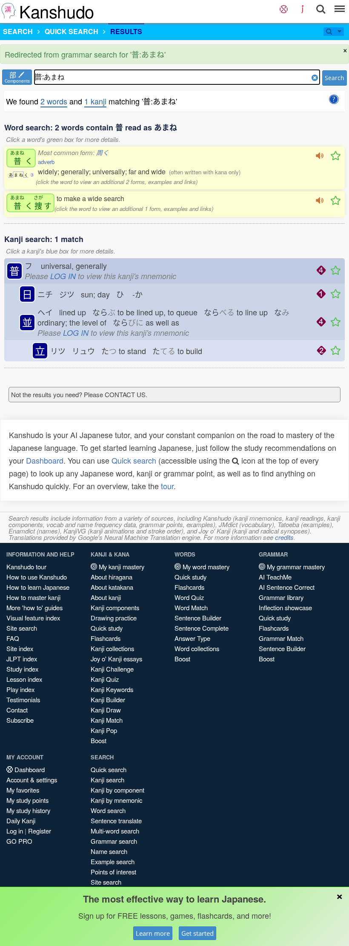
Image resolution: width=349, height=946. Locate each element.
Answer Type (192, 638)
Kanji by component (117, 789)
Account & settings (31, 779)
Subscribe (20, 719)
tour (167, 485)
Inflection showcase (285, 607)
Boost (98, 740)
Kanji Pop (104, 730)
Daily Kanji (20, 820)
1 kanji (95, 101)
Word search (108, 810)
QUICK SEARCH (71, 31)
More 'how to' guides (34, 607)
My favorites (22, 789)
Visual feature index (33, 617)
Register (39, 830)
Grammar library (281, 597)
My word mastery (205, 566)
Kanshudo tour (26, 566)
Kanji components (115, 607)
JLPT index (21, 658)
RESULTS (126, 31)
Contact (17, 709)
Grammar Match (281, 638)
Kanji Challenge (112, 668)
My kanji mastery (120, 566)
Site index (19, 648)
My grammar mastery (295, 566)
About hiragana (111, 576)
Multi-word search (115, 830)
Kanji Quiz (105, 679)
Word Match (191, 607)
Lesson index (24, 679)
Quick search (134, 460)
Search (334, 78)
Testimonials (23, 699)
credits (284, 537)
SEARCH (18, 31)
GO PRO (19, 840)
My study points (27, 800)
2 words (53, 101)
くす (30, 202)
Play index (20, 689)
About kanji (106, 597)
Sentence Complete (201, 627)
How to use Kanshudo (36, 576)
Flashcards (105, 638)
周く (102, 152)
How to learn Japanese (37, 587)
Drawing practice (114, 617)
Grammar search (114, 840)
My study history (28, 810)
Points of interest (113, 871)
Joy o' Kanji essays (116, 658)
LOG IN (63, 276)
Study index (22, 668)
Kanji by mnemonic (116, 800)
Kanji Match (107, 719)
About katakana (112, 587)
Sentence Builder (197, 617)
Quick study (107, 627)
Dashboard (44, 460)
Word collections (196, 648)
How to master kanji (33, 597)
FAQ (12, 638)
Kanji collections (112, 648)
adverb (46, 162)
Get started (197, 933)
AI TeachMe (275, 576)
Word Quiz (189, 597)
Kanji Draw (106, 709)
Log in (14, 830)
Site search (21, 627)
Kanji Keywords (112, 689)
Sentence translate (116, 820)
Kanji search (107, 779)
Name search (109, 851)
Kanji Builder (108, 699)
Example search (112, 861)
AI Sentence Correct (287, 587)
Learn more (153, 933)
